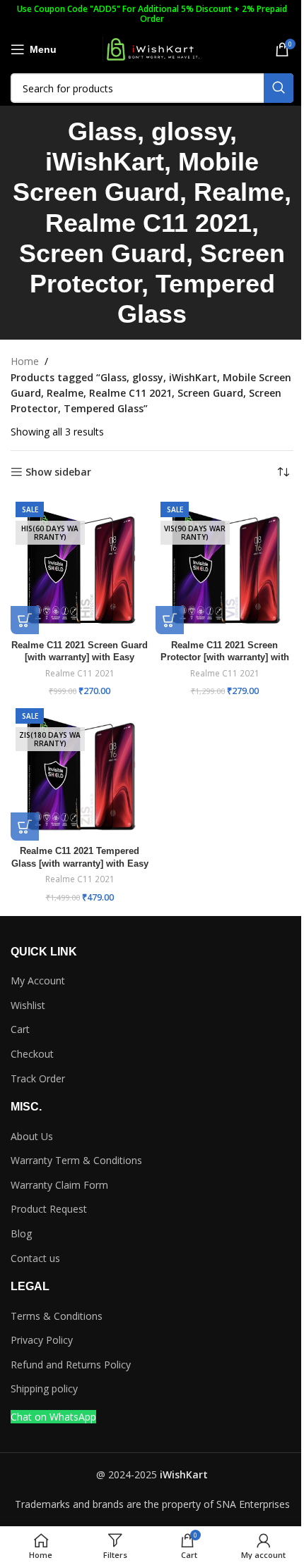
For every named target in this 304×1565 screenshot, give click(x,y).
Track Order (38, 1078)
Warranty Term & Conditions (76, 1160)
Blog (21, 1233)
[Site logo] (152, 48)
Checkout (32, 1053)
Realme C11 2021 (80, 673)
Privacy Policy (42, 1340)
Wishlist (28, 1005)
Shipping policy (44, 1388)
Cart (20, 1029)
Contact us (35, 1258)
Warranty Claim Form (59, 1185)
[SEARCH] (278, 88)
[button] (25, 620)
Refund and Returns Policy (71, 1364)
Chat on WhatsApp (53, 1416)
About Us (32, 1136)
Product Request (49, 1208)
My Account (38, 980)
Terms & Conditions (57, 1316)
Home (25, 361)
